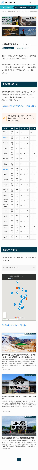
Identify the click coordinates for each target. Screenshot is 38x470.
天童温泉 (5, 169)
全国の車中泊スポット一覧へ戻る (15, 325)
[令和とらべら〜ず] (8, 2)
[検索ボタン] (30, 2)
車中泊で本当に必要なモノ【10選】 (25, 7)
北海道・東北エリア (9, 48)
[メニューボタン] (35, 2)
